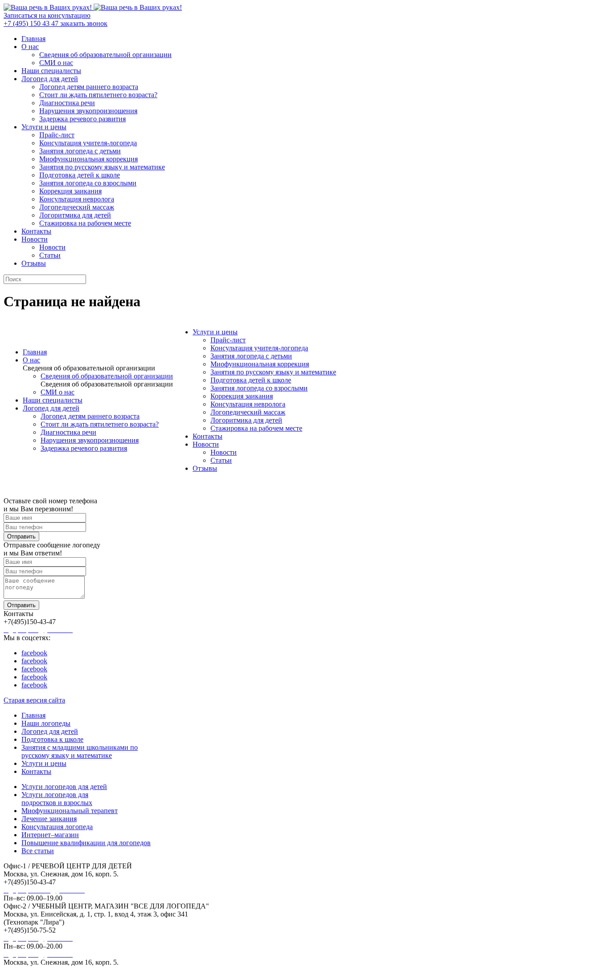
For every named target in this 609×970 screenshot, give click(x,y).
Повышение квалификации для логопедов (86, 843)
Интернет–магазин (50, 834)
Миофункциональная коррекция (88, 159)
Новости (34, 239)
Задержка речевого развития (82, 119)
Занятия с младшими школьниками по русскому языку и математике (79, 751)
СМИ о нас (56, 62)
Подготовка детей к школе (79, 175)
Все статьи (37, 851)
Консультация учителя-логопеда (88, 143)
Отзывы (33, 263)
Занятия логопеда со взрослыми (87, 183)
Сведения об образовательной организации (105, 54)
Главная (33, 38)
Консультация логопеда (57, 826)
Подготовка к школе (52, 739)
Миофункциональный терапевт (69, 810)
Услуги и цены (43, 127)
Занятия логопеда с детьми (80, 151)
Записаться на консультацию (47, 15)
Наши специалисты (51, 70)
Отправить (21, 536)
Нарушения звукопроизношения (88, 111)
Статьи (50, 255)
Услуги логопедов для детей (64, 786)
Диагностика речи (67, 103)
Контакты (36, 231)
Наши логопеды (45, 723)
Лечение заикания (49, 818)
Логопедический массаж (76, 207)
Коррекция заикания (70, 191)
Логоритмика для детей (75, 215)
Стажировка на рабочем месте (85, 223)
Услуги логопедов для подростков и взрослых (56, 798)
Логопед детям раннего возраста (88, 86)
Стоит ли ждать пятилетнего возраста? (98, 95)
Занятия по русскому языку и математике (102, 167)
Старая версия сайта (34, 700)
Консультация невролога (76, 199)
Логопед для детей (49, 78)
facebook (34, 653)
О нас (30, 46)
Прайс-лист (56, 135)
